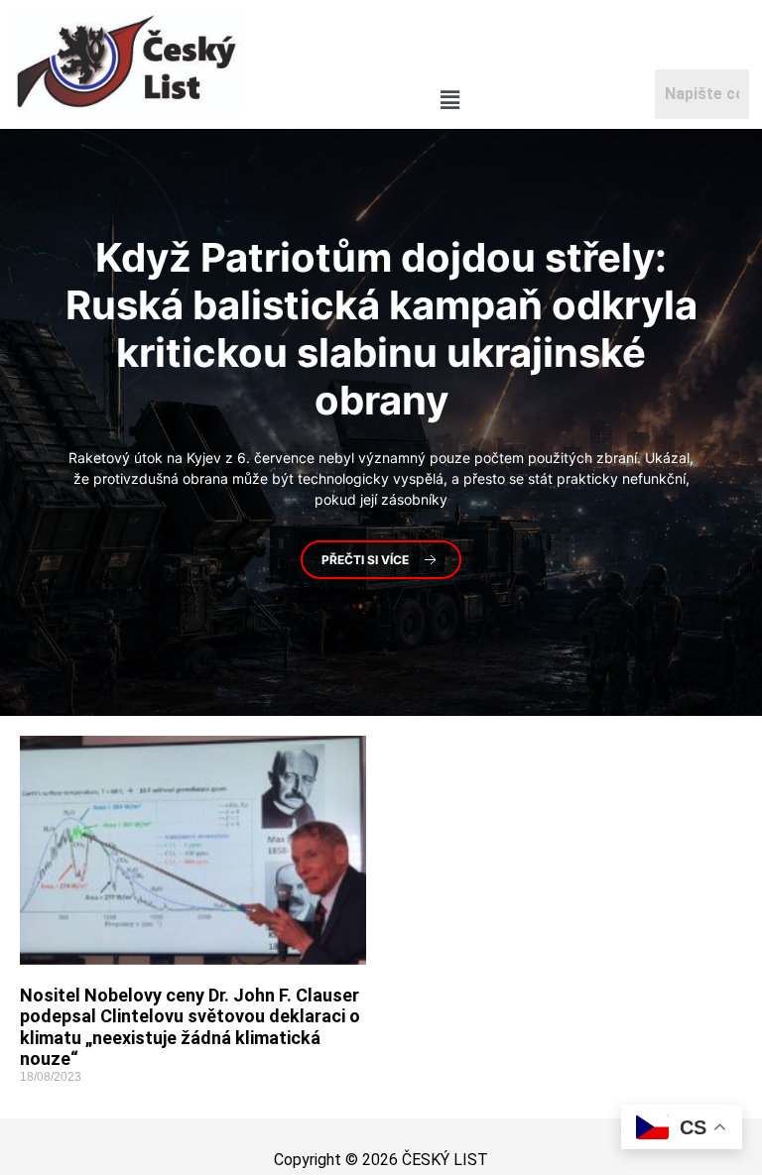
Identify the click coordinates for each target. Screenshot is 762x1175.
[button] (449, 99)
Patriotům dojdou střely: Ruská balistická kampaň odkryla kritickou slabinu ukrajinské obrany (381, 327)
